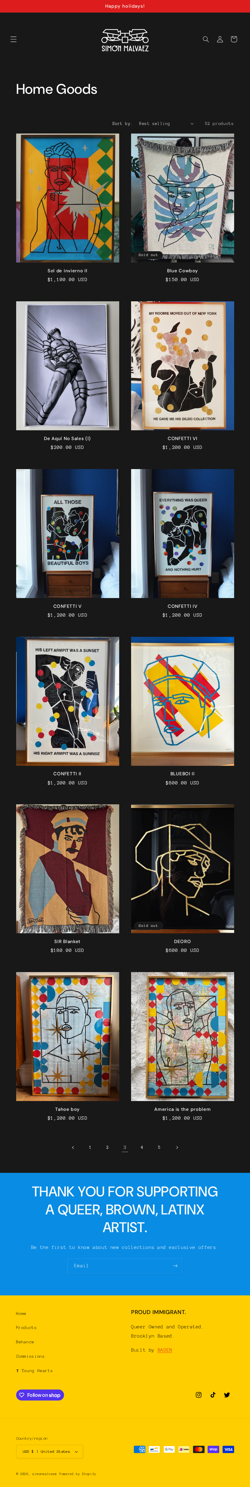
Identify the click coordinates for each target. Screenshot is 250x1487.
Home (21, 1313)
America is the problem (182, 1109)
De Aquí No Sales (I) (67, 439)
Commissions (30, 1356)
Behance (25, 1342)
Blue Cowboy (182, 271)
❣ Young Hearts (34, 1370)
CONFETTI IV (183, 606)
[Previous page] (73, 1147)
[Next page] (177, 1147)
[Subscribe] (175, 1265)
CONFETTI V (67, 606)
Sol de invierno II (67, 271)
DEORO (182, 942)
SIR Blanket (67, 942)
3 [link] (125, 1147)
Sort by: (122, 123)
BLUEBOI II (182, 774)
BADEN (165, 1350)
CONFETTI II (67, 774)
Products (26, 1327)
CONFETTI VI (183, 439)
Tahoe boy (67, 1109)
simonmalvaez (44, 1474)
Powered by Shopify (77, 1474)
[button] (13, 39)
